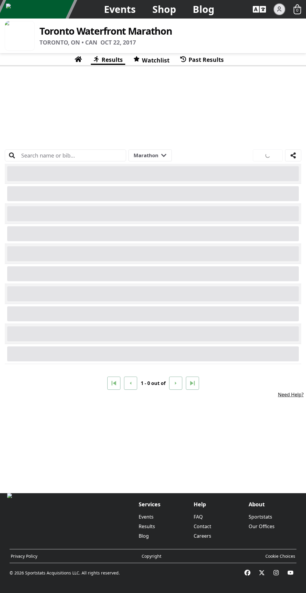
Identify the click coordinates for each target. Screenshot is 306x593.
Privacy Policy (24, 556)
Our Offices (262, 526)
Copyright (151, 556)
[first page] (113, 383)
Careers (202, 536)
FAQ (198, 516)
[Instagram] (276, 573)
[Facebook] (247, 573)
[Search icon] (12, 155)
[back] (130, 383)
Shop (164, 9)
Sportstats (260, 516)
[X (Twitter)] (262, 573)
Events (120, 9)
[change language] (259, 9)
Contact (202, 526)
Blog (203, 9)
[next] (175, 383)
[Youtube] (290, 573)
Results (147, 526)
